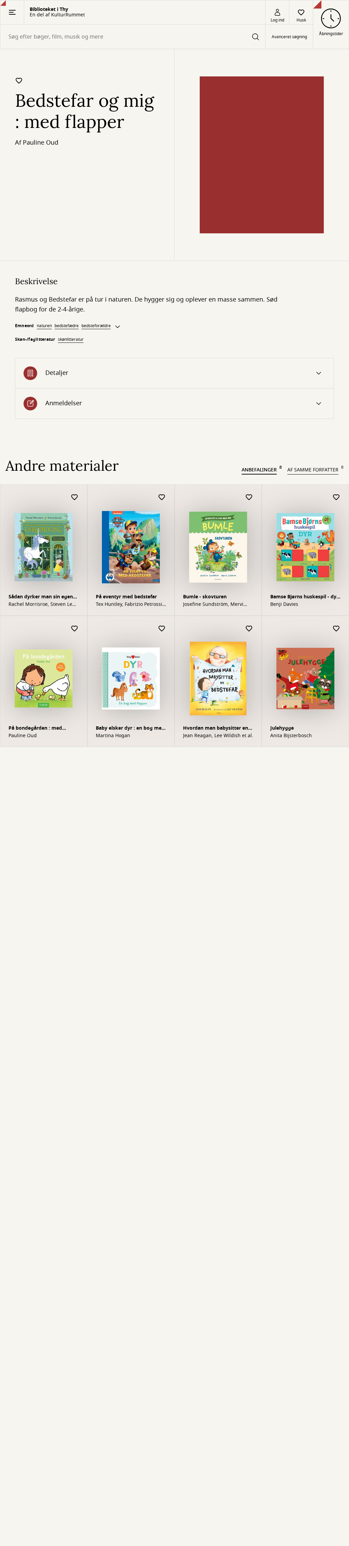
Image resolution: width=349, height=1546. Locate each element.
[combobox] (132, 37)
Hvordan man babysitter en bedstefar (215, 729)
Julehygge (282, 728)
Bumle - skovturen (205, 596)
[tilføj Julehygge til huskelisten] (336, 628)
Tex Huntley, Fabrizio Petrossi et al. (129, 604)
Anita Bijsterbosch (291, 736)
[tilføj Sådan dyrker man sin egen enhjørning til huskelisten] (75, 497)
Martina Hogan (113, 736)
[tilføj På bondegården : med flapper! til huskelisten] (75, 628)
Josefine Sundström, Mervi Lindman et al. (213, 604)
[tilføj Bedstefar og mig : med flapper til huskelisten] (19, 80)
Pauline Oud (40, 142)
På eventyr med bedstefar (126, 596)
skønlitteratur (71, 339)
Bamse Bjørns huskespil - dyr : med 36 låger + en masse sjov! (304, 597)
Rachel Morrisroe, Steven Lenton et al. (43, 604)
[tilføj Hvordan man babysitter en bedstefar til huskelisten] (249, 628)
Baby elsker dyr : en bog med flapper (130, 729)
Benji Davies (284, 604)
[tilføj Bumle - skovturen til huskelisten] (249, 497)
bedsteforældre (96, 326)
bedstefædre (67, 326)
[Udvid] (117, 327)
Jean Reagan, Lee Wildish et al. (218, 736)
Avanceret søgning (289, 37)
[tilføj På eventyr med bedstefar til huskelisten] (162, 497)
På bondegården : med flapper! (35, 729)
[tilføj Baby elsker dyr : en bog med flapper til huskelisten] (162, 628)
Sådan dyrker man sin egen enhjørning (41, 597)
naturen (44, 326)
